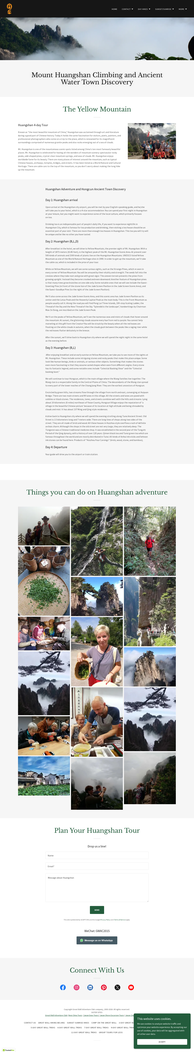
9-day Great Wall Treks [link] (123, 1027)
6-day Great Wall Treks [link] (70, 1027)
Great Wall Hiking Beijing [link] (51, 1022)
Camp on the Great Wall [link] (104, 1022)
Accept (162, 1042)
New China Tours (75, 1015)
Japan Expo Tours (91, 1015)
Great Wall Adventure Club (56, 1015)
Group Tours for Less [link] (111, 1032)
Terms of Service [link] (120, 920)
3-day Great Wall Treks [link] (131, 1022)
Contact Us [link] (30, 1022)
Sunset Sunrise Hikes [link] (78, 1022)
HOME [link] (114, 9)
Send (97, 910)
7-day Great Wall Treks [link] (96, 1027)
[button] (127, 9)
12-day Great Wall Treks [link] (84, 1032)
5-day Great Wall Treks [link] (43, 1027)
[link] (9, 8)
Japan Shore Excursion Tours (112, 1015)
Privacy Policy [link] (105, 920)
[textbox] (96, 855)
